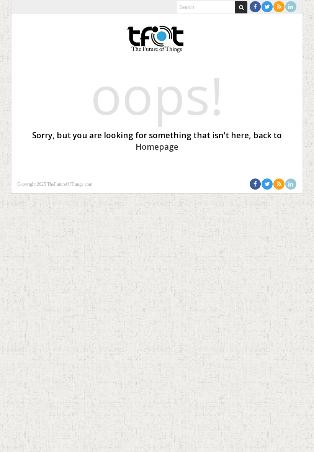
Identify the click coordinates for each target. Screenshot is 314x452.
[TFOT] (157, 36)
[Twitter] (267, 6)
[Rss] (279, 6)
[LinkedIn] (291, 6)
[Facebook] (255, 6)
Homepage (157, 146)
